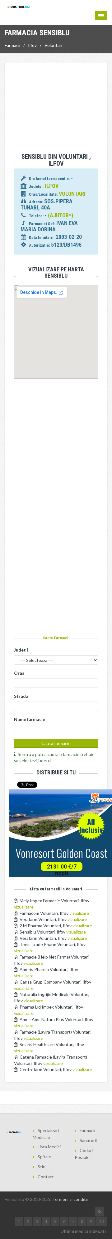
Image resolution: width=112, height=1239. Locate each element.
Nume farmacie (29, 719)
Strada (21, 696)
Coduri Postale (84, 1154)
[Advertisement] (56, 105)
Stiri (41, 1166)
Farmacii (12, 45)
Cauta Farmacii (56, 637)
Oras (19, 673)
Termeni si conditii (70, 1199)
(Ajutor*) (60, 215)
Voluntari (53, 45)
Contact (46, 1176)
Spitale (44, 1156)
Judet (20, 649)
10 (101, 1221)
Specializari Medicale (46, 1134)
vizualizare (24, 906)
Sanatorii (88, 1140)
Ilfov (32, 45)
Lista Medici (49, 1146)
